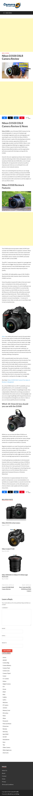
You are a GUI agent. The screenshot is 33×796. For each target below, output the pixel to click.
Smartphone (6, 739)
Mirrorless (5, 713)
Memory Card (6, 710)
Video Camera (6, 747)
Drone (4, 689)
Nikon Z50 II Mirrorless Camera (11, 523)
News (4, 715)
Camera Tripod (7, 673)
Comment (5, 607)
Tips (4, 744)
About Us (4, 770)
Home (3, 779)
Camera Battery (7, 665)
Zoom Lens (6, 752)
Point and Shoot (7, 723)
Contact (4, 776)
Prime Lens (6, 726)
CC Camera (6, 678)
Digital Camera (7, 684)
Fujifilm (5, 697)
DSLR (4, 692)
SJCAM (5, 737)
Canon (4, 676)
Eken (4, 694)
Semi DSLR (5, 734)
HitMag (17, 794)
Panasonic (5, 721)
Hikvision (5, 702)
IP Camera (5, 705)
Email (4, 635)
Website (4, 642)
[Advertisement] (16, 35)
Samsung (5, 731)
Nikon (3, 53)
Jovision (5, 707)
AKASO (5, 660)
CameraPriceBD (15, 791)
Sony (4, 742)
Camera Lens (6, 670)
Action (4, 657)
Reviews (7, 53)
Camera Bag (6, 662)
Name (4, 628)
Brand (3, 773)
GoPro (4, 699)
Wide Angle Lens (7, 750)
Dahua (4, 681)
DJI (4, 686)
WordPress (10, 794)
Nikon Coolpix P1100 (8, 549)
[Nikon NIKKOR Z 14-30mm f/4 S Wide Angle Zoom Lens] (16, 564)
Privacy (4, 781)
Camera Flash (6, 668)
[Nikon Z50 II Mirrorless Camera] (16, 512)
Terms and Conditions (8, 784)
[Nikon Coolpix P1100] (16, 538)
